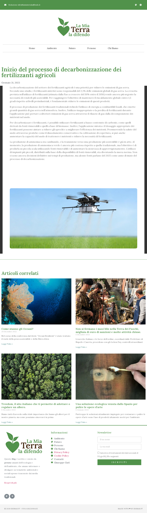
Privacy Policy (61, 452)
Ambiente (52, 48)
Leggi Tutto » (7, 344)
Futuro (72, 48)
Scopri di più (10, 482)
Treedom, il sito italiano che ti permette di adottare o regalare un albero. (35, 405)
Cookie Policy (61, 455)
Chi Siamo (113, 48)
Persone (91, 48)
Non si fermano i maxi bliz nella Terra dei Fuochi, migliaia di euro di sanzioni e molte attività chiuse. (108, 330)
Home (32, 48)
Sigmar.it (138, 509)
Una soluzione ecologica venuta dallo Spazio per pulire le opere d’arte (107, 405)
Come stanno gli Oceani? (17, 328)
